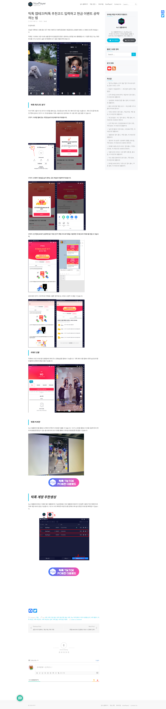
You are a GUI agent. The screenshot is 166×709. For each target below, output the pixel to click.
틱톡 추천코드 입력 (47, 619)
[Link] (58, 673)
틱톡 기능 (70, 617)
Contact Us (117, 4)
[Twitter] (163, 16)
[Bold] (37, 673)
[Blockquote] (53, 673)
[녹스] (45, 4)
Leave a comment (76, 619)
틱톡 (46, 617)
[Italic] (39, 673)
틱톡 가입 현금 (52, 617)
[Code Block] (56, 673)
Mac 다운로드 (130, 40)
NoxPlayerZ (108, 4)
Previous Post (43, 628)
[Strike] (45, 673)
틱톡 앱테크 (76, 617)
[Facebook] (163, 12)
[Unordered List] (50, 673)
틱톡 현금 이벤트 (63, 619)
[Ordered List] (47, 673)
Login (97, 660)
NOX (40, 21)
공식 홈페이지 (84, 4)
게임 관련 (92, 4)
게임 (37, 617)
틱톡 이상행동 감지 (85, 617)
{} (61, 673)
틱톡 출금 (55, 619)
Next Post (82, 628)
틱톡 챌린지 (94, 617)
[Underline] (42, 673)
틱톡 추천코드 (37, 619)
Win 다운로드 (115, 40)
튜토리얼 (100, 4)
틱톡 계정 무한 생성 (62, 617)
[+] (64, 673)
